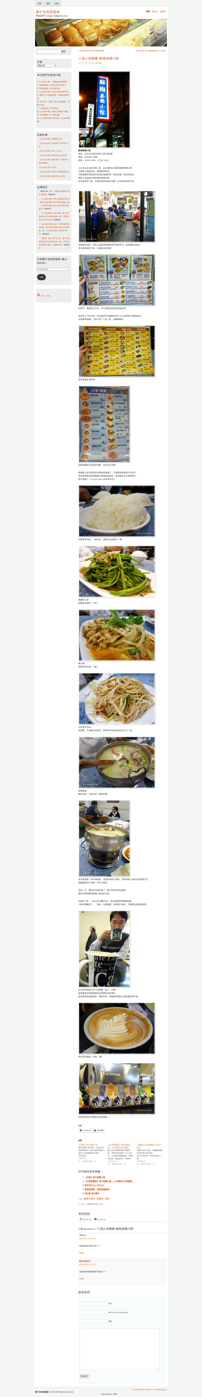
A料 (81, 1235)
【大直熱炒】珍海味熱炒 (48, 108)
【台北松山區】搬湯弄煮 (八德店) (52, 176)
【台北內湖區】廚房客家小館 (50, 139)
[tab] (86, 1219)
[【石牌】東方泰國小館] (93, 1153)
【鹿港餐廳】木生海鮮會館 (49, 88)
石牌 (107, 1199)
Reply (81, 1253)
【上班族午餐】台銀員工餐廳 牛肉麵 (53, 112)
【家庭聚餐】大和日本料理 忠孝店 (52, 85)
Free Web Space (160, 1390)
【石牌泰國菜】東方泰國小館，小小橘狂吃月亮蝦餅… (109, 1181)
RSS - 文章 (45, 296)
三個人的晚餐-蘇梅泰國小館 (98, 58)
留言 (164, 11)
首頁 (39, 3)
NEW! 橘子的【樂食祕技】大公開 (150, 51)
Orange (99, 63)
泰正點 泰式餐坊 (92, 1193)
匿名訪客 (83, 1261)
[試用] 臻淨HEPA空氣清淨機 (92, 51)
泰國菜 (99, 1199)
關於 (57, 3)
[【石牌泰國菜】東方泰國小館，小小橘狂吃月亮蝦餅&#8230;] (122, 1154)
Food (100, 1204)
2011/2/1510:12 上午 (87, 1264)
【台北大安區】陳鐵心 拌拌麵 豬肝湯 (54, 172)
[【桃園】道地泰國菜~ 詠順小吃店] (151, 1154)
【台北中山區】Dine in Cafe (50, 151)
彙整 (48, 3)
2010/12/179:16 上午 (87, 1239)
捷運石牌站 (89, 1199)
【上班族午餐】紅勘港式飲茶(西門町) (53, 92)
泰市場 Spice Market (94, 1185)
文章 (156, 11)
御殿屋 (88, 168)
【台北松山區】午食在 (48, 167)
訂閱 (41, 277)
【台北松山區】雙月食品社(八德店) (53, 155)
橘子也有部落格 (48, 11)
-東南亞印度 (91, 1204)
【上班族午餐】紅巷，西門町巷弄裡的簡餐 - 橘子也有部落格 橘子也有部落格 (54, 227)
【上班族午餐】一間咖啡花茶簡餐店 (53, 82)
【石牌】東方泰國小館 (95, 1177)
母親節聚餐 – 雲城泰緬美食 (97, 1189)
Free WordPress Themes (142, 1390)
